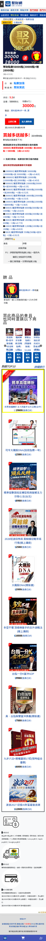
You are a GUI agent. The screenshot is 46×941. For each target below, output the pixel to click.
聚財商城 (14, 15)
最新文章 (14, 10)
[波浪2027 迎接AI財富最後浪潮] (23, 785)
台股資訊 (5, 15)
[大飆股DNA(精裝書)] (23, 565)
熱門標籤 (34, 10)
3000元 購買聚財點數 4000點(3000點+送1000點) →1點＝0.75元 (22, 215)
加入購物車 (27, 121)
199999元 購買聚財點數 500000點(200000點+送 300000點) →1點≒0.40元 (21, 173)
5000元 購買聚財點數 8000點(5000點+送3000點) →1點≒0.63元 (22, 209)
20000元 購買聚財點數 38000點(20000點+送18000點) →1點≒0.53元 (23, 197)
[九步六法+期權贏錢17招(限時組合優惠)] (23, 739)
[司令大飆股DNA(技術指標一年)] (23, 431)
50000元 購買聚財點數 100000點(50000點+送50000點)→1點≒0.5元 (22, 185)
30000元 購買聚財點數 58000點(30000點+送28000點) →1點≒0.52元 (23, 191)
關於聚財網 (20, 926)
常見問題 (12, 926)
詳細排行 (39, 366)
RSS (33, 924)
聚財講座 (24, 15)
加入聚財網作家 (31, 926)
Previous (5, 346)
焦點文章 (24, 10)
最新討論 (5, 10)
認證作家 (12, 924)
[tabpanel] (9, 345)
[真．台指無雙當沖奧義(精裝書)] (23, 696)
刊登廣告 (27, 924)
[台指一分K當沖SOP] (23, 654)
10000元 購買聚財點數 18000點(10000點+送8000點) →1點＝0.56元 (23, 203)
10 (9, 775)
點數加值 (30, 19)
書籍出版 (20, 924)
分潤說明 (18, 22)
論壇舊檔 (5, 924)
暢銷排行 (34, 15)
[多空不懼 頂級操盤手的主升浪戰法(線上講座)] (23, 608)
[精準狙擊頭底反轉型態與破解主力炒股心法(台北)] (23, 473)
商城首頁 (19, 19)
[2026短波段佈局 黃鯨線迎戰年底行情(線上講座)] (23, 519)
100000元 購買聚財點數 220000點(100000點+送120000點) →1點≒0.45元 (21, 179)
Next (41, 346)
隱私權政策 (39, 924)
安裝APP (23, 919)
